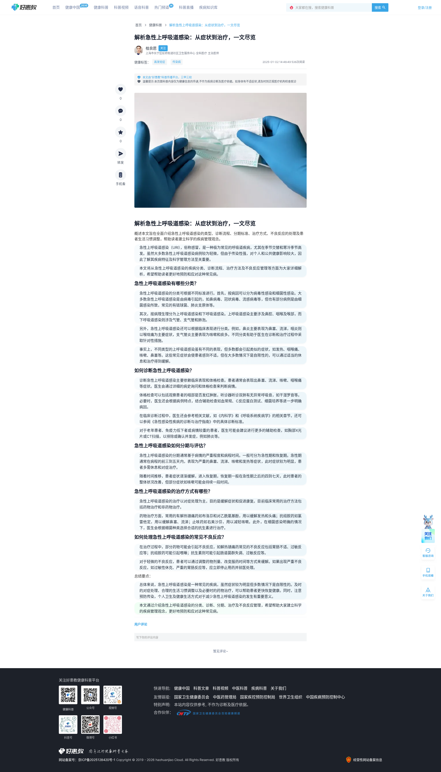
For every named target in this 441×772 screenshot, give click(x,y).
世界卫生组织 (290, 697)
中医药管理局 (224, 697)
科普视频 (220, 688)
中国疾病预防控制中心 (325, 697)
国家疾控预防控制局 (257, 697)
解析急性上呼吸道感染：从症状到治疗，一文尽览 (204, 25)
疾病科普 (259, 688)
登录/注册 (425, 7)
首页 (138, 25)
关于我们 (278, 688)
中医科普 (240, 688)
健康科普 (155, 25)
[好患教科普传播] (24, 7)
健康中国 (182, 688)
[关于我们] (428, 593)
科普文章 (201, 688)
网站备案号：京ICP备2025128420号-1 (87, 760)
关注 (163, 48)
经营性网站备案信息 (367, 760)
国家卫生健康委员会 (191, 697)
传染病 (176, 62)
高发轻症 (159, 62)
